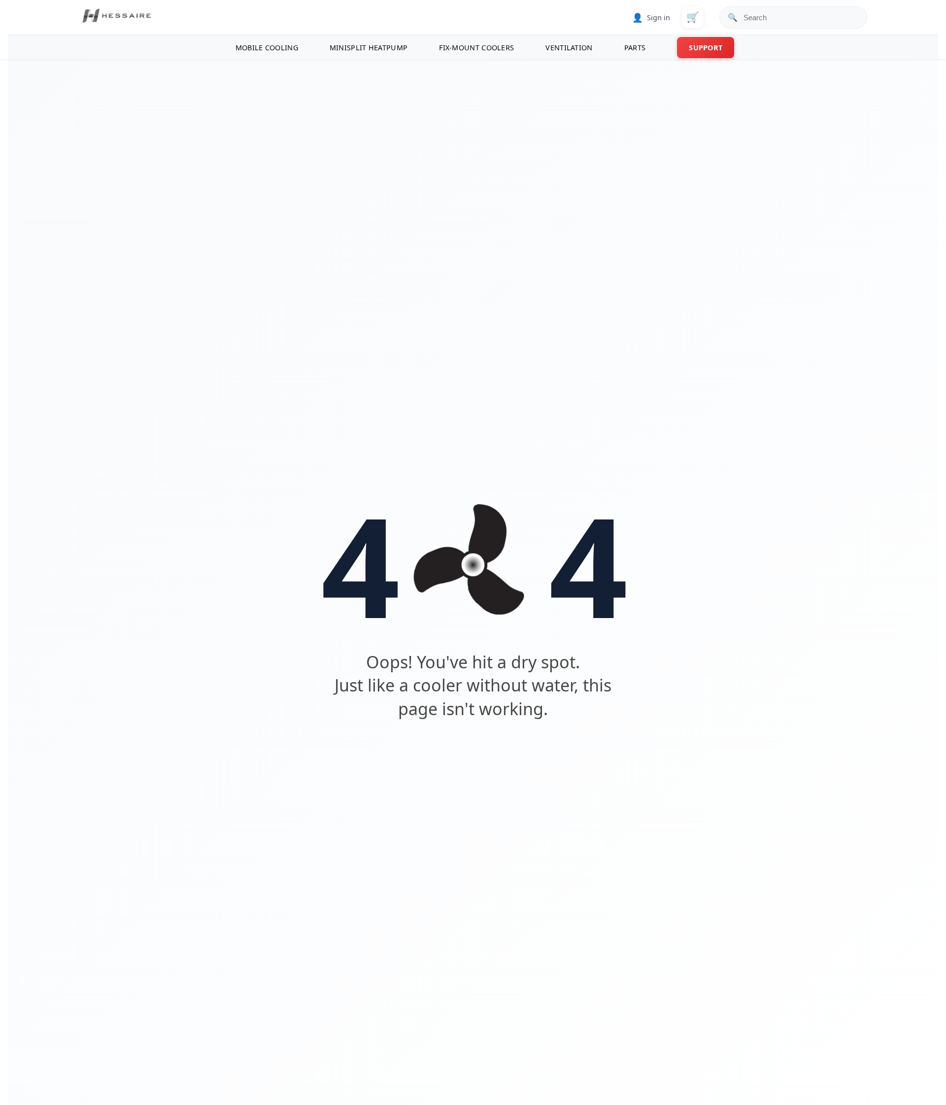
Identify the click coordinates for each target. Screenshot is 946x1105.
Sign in (651, 17)
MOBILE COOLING (267, 47)
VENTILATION (568, 47)
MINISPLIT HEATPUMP (368, 47)
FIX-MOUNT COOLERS (476, 47)
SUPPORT (705, 47)
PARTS (635, 47)
